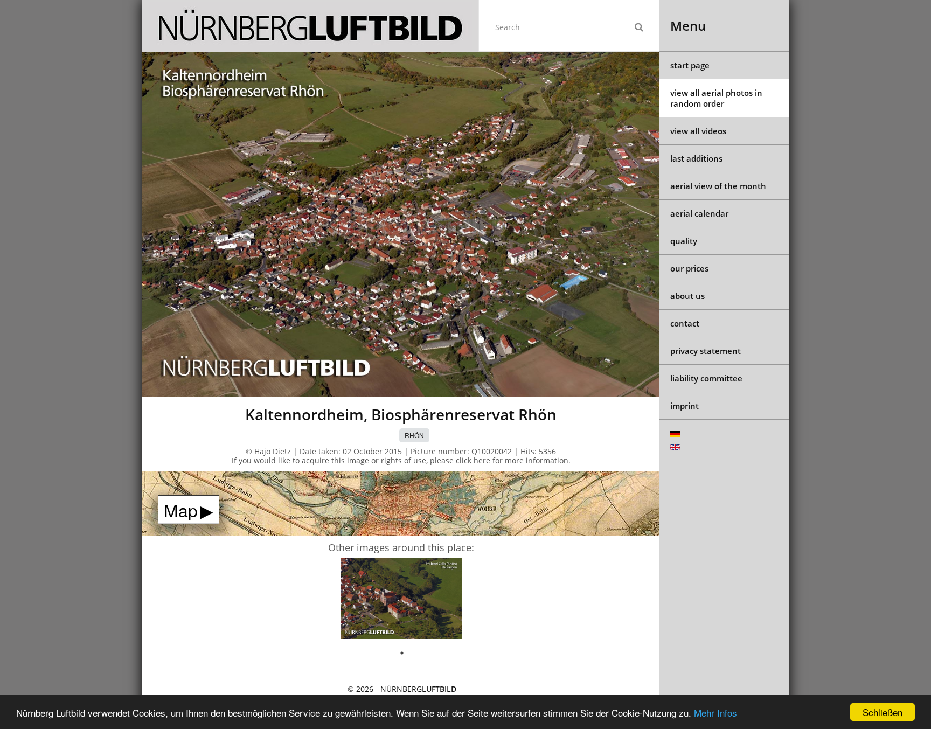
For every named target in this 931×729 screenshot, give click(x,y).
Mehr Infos (715, 712)
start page (690, 65)
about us (687, 295)
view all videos (698, 131)
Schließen (882, 712)
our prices (689, 268)
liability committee (706, 378)
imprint (684, 405)
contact (684, 323)
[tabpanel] (401, 600)
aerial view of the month (718, 185)
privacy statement (705, 350)
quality (683, 240)
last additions (696, 158)
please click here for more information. (500, 460)
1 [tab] (402, 653)
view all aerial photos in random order (716, 98)
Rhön (414, 435)
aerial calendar (699, 213)
